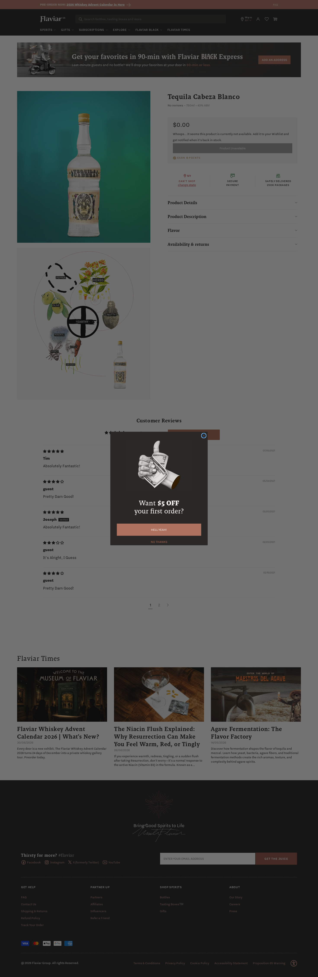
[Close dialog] (204, 435)
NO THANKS (159, 541)
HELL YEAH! (159, 530)
